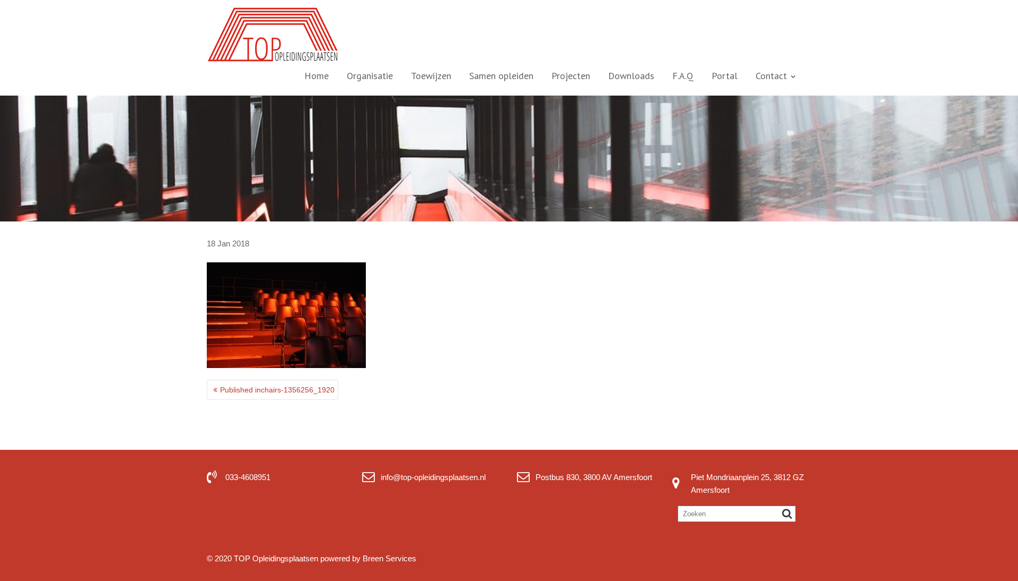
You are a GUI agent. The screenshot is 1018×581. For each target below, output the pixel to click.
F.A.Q (683, 76)
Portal (725, 76)
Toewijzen (431, 76)
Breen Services (389, 558)
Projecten (570, 76)
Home (316, 76)
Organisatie (370, 76)
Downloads (631, 76)
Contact (771, 76)
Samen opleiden (501, 76)
